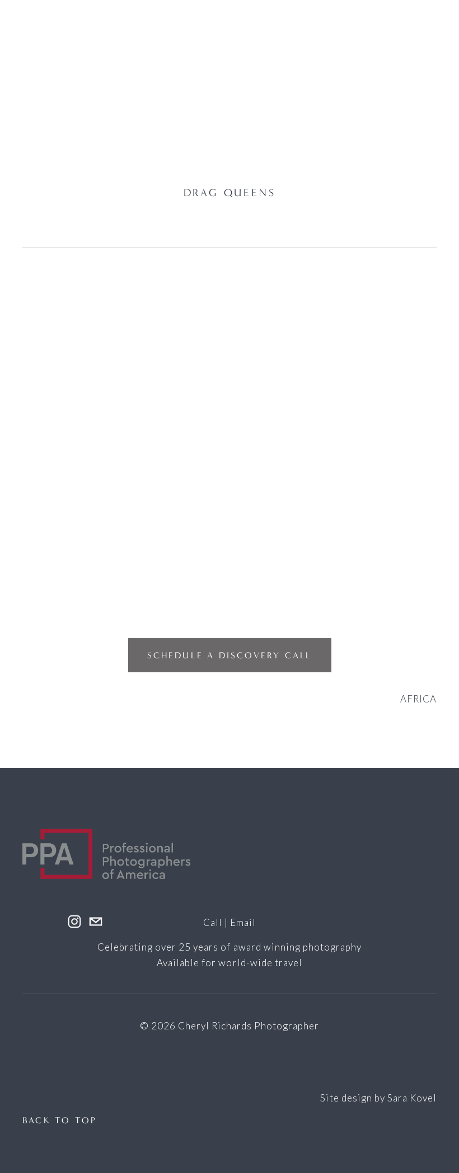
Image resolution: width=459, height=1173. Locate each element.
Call (212, 922)
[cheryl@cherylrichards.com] (95, 921)
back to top (59, 1120)
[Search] (167, 78)
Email (243, 922)
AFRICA (418, 699)
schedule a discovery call (229, 655)
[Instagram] (74, 921)
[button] (74, 360)
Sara (397, 1098)
